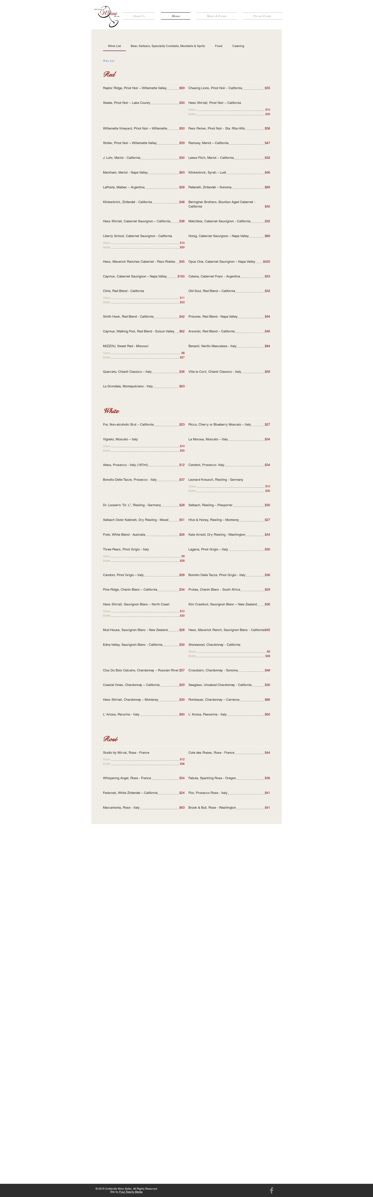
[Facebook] (272, 1190)
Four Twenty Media (131, 1191)
